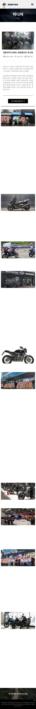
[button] (32, 4)
